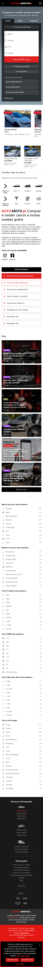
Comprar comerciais (21, 846)
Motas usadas (21, 832)
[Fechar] (39, 944)
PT (22, 893)
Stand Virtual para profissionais (20, 276)
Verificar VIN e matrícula (17, 283)
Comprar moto (21, 830)
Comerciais (34, 21)
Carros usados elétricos (14, 82)
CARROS (8, 21)
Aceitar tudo (12, 960)
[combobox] (22, 34)
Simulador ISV (13, 317)
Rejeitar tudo (27, 960)
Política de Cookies (23, 956)
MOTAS (20, 21)
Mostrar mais (8, 98)
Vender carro (21, 816)
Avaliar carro (21, 819)
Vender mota (21, 835)
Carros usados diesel (13, 87)
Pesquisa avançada (23, 66)
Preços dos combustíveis (17, 290)
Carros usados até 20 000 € (15, 92)
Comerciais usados (21, 849)
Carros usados (22, 813)
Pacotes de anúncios (16, 303)
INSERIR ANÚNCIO (21, 269)
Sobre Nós (21, 886)
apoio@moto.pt (24, 933)
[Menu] (3, 3)
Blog (21, 880)
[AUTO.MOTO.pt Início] (21, 3)
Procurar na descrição (22, 27)
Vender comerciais (21, 852)
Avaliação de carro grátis (17, 310)
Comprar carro (21, 811)
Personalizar (20, 964)
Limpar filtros (22, 71)
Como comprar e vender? (17, 296)
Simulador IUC (13, 323)
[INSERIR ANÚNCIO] (40, 3)
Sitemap (21, 878)
